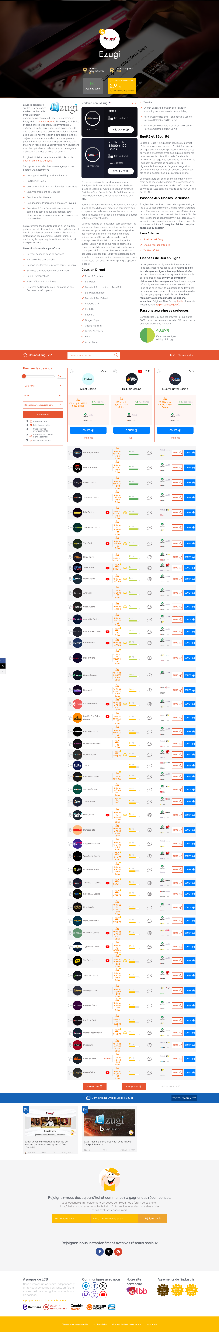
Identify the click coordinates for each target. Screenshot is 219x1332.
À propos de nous (33, 1300)
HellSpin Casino (131, 389)
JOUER (188, 1033)
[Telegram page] (86, 1286)
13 (192, 371)
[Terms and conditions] (55, 1307)
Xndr (34, 1152)
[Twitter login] (109, 1252)
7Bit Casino (88, 567)
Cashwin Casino (90, 731)
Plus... (135, 103)
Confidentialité (100, 1324)
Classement (184, 355)
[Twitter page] (103, 1286)
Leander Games (46, 121)
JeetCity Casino (90, 975)
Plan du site (152, 1324)
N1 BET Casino (90, 467)
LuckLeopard (89, 1058)
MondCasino (89, 578)
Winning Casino (90, 990)
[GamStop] (111, 1307)
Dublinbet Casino (91, 932)
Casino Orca (89, 642)
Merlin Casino (89, 754)
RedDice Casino (90, 1020)
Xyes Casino (89, 801)
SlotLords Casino (91, 497)
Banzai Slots (89, 830)
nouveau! (107, 1058)
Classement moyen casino (122, 86)
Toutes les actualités (184, 1098)
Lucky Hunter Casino (175, 389)
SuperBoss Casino (91, 843)
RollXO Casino (89, 482)
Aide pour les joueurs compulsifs (126, 1324)
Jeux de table (93, 88)
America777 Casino (92, 882)
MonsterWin (88, 907)
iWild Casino (88, 512)
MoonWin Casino (91, 869)
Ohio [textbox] (26, 395)
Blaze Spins (88, 557)
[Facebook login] (100, 1252)
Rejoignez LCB (153, 1218)
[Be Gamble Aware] (76, 1307)
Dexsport (87, 690)
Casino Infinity (90, 1005)
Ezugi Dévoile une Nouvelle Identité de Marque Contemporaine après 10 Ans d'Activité (46, 1144)
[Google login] (118, 1252)
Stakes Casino (90, 703)
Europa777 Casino (91, 894)
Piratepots (88, 1045)
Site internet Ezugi (153, 239)
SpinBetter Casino (91, 527)
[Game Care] (32, 1307)
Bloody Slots (89, 658)
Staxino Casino (90, 789)
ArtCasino (88, 593)
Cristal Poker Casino (92, 631)
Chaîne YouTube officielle (156, 244)
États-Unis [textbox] (29, 386)
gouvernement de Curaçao (37, 160)
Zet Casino (88, 960)
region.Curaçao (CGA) (167, 304)
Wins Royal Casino (91, 856)
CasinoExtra (89, 1072)
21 (149, 371)
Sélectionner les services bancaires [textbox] (41, 405)
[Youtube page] (103, 1294)
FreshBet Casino (91, 776)
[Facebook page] (94, 1286)
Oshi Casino (88, 814)
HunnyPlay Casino (92, 743)
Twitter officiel (151, 250)
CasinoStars (89, 607)
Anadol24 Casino (91, 619)
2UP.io (86, 765)
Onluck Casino (90, 675)
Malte (180, 301)
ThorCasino (88, 543)
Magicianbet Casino (92, 1032)
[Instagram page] (94, 1294)
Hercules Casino (91, 920)
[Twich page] (86, 1294)
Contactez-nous (57, 1300)
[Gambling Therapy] (96, 1307)
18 (105, 371)
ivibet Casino (88, 389)
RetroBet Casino (91, 452)
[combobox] (43, 385)
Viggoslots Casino (91, 946)
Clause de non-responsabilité (75, 1324)
